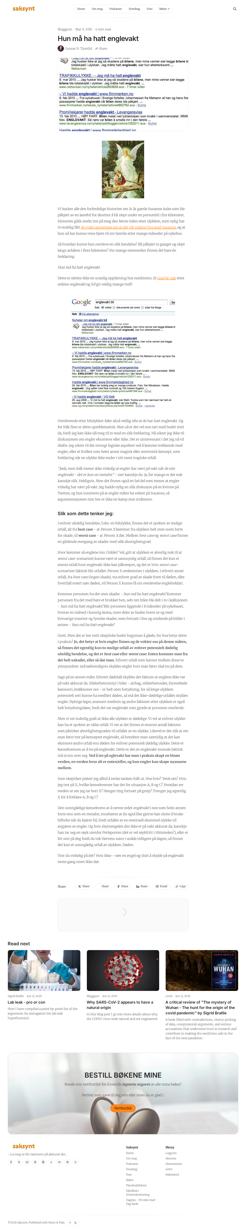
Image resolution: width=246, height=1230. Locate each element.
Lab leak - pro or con (26, 1002)
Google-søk (166, 278)
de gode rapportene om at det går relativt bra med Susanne (128, 227)
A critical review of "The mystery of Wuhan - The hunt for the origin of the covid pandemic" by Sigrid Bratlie (200, 1007)
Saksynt (22, 1222)
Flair (61, 1222)
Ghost (52, 1222)
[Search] (234, 8)
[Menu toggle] (168, 9)
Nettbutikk (123, 1108)
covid (168, 996)
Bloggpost (65, 29)
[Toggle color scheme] (72, 1222)
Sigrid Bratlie (16, 996)
